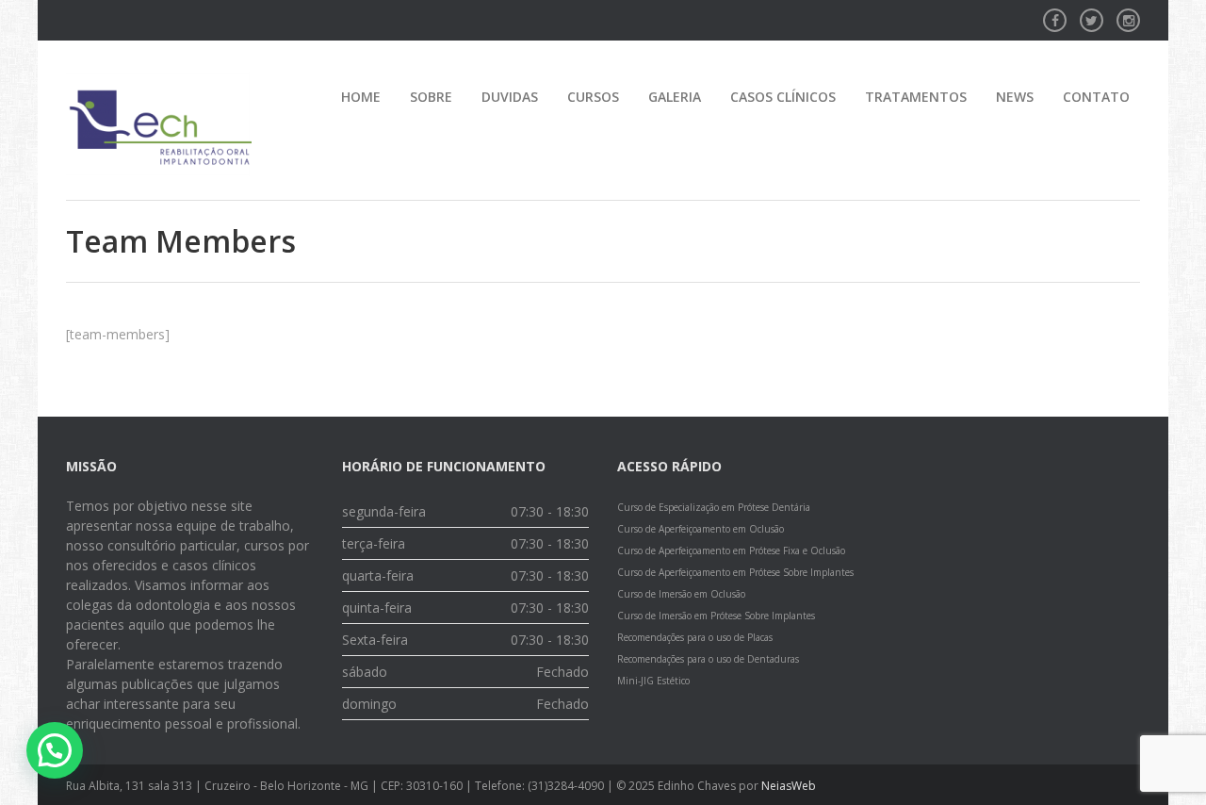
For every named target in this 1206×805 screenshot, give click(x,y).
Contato (1096, 97)
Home (361, 97)
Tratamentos (916, 97)
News (1015, 97)
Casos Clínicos (783, 97)
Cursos (593, 97)
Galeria (674, 97)
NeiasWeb (788, 786)
